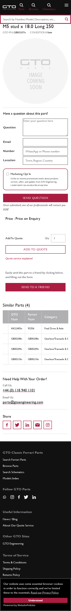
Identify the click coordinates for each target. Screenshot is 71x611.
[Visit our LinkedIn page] (34, 497)
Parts (21, 9)
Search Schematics (13, 472)
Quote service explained (19, 258)
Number (9, 151)
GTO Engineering (13, 543)
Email (7, 142)
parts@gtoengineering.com (23, 402)
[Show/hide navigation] (66, 5)
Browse (33, 9)
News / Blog (10, 519)
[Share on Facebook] (7, 425)
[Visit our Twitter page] (26, 497)
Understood (35, 600)
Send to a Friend (35, 287)
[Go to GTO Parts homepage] (9, 7)
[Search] (66, 19)
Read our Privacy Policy (45, 592)
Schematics (49, 9)
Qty (47, 238)
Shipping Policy (11, 568)
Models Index (11, 478)
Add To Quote (35, 249)
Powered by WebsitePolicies (19, 605)
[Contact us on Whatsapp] (4, 498)
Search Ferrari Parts (14, 459)
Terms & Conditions (14, 562)
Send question (35, 198)
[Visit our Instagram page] (12, 497)
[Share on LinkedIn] (27, 425)
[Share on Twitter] (17, 425)
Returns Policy (11, 575)
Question (9, 127)
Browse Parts (10, 466)
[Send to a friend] (37, 425)
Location (9, 160)
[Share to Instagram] (48, 425)
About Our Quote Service (18, 525)
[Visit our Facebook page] (19, 497)
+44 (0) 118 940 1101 (19, 390)
